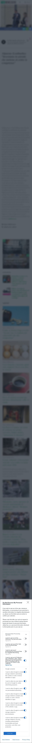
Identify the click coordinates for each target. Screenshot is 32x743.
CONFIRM (10, 733)
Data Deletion (6, 739)
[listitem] (16, 634)
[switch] (25, 638)
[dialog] (16, 671)
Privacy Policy (26, 739)
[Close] (28, 602)
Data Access (16, 739)
